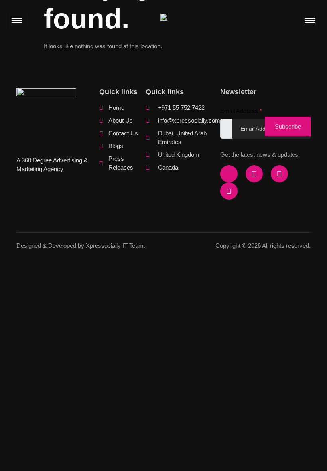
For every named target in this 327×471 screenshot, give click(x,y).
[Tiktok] (279, 173)
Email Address (241, 110)
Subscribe (288, 126)
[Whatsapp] (228, 191)
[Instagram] (254, 173)
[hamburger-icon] (17, 20)
